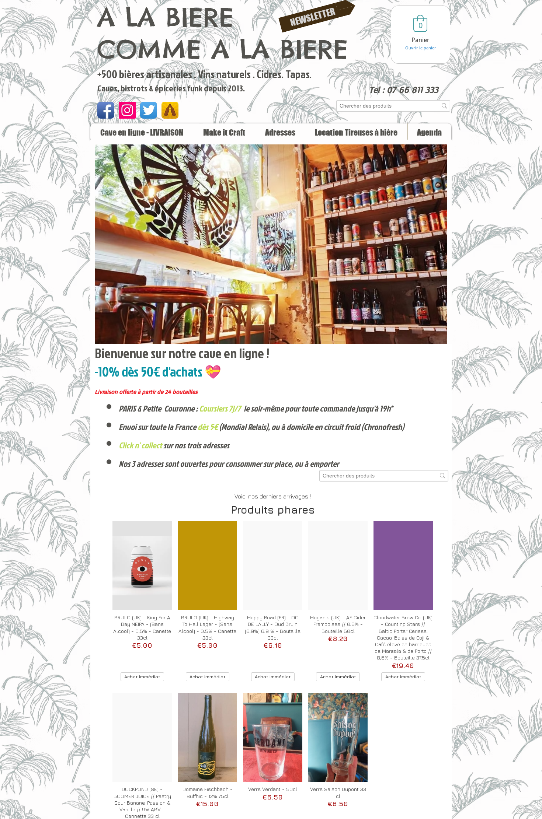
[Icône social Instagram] (127, 110)
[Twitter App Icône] (148, 110)
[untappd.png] (169, 110)
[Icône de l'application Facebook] (105, 110)
